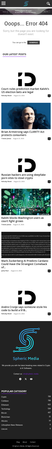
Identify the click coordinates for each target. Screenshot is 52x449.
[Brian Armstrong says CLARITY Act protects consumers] (26, 116)
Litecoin (4, 429)
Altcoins (4, 421)
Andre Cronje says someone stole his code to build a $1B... (24, 308)
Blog (18, 442)
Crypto (3, 397)
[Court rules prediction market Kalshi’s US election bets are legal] (26, 73)
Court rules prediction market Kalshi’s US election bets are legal (25, 90)
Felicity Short (6, 95)
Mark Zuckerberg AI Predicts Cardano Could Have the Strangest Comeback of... (24, 264)
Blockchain (5, 417)
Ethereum (5, 405)
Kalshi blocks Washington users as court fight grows (22, 219)
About (25, 442)
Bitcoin (4, 413)
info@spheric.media (30, 374)
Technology (5, 409)
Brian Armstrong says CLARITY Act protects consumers (22, 133)
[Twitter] (26, 379)
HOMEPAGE (33, 42)
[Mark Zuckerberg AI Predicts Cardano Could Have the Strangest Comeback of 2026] (26, 245)
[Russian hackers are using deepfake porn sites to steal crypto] (26, 159)
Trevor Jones (6, 138)
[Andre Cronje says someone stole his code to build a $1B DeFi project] (26, 291)
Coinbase (5, 401)
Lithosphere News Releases (12, 425)
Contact (32, 442)
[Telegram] (21, 379)
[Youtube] (31, 379)
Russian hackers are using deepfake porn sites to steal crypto (23, 176)
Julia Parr (5, 271)
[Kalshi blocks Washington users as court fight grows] (26, 202)
